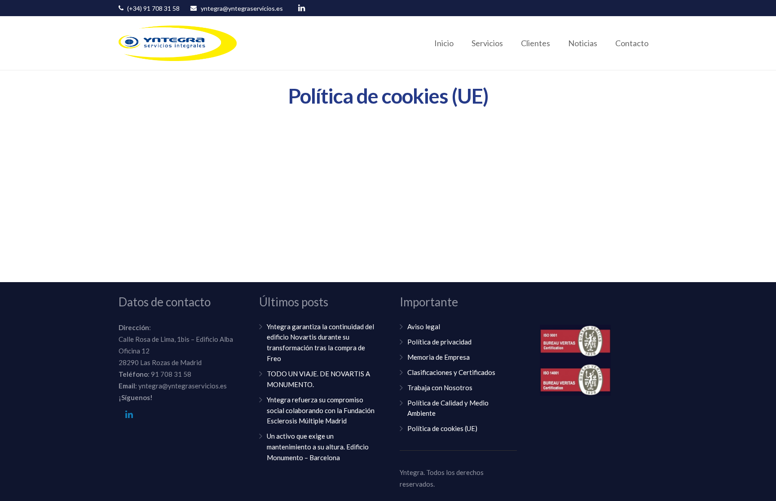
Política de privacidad (439, 342)
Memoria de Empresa (438, 357)
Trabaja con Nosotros (439, 387)
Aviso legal (423, 326)
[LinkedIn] (301, 8)
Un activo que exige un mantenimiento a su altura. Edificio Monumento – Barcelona (318, 447)
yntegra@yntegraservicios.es (242, 8)
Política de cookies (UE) (442, 428)
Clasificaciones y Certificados (451, 372)
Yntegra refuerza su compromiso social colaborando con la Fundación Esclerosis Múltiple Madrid (321, 410)
